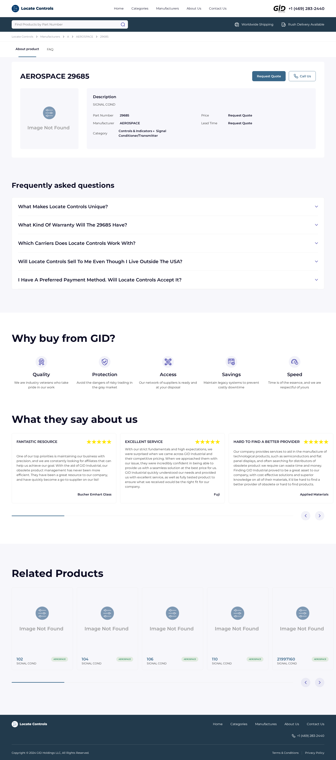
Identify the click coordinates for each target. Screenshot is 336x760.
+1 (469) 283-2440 (306, 8)
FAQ (50, 49)
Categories (139, 8)
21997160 (286, 659)
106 (150, 659)
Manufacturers (167, 8)
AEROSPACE (84, 36)
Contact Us (218, 8)
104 (85, 659)
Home (119, 8)
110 (215, 659)
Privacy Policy (314, 753)
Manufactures (266, 724)
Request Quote (269, 76)
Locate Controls (22, 36)
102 (20, 659)
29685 (104, 36)
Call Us (305, 76)
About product (27, 49)
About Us (194, 8)
